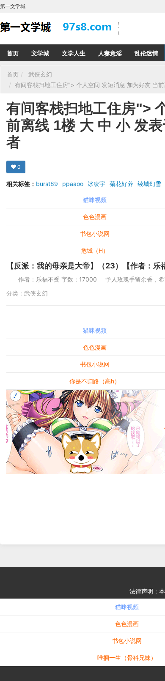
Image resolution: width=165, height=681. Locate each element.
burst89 (47, 183)
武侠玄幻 (40, 74)
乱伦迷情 (146, 53)
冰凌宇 (96, 183)
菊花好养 (121, 183)
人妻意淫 (110, 53)
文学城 (40, 53)
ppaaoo (72, 183)
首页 (13, 53)
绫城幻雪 (149, 183)
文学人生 (73, 53)
